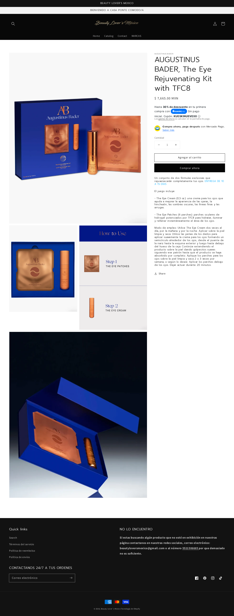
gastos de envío (166, 118)
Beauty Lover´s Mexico (111, 609)
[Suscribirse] (71, 578)
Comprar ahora (190, 168)
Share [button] (162, 273)
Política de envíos (19, 557)
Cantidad (159, 137)
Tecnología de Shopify (130, 609)
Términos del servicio (21, 544)
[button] (13, 24)
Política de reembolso (22, 550)
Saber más (168, 130)
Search (13, 537)
